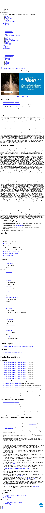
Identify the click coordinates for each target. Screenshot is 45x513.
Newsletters (7, 62)
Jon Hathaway (8, 280)
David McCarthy (9, 272)
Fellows (6, 27)
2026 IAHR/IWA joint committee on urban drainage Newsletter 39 (15, 362)
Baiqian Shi (8, 314)
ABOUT (4, 15)
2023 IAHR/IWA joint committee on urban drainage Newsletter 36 (15, 370)
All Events (7, 37)
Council (6, 19)
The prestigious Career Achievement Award (11, 251)
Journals (6, 49)
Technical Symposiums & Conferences (12, 40)
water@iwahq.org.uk (9, 428)
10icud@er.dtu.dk (8, 421)
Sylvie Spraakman (9, 319)
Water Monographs (8, 54)
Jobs (6, 64)
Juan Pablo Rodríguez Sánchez (12, 297)
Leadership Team (6, 68)
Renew (6, 26)
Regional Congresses (9, 39)
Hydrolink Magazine (9, 56)
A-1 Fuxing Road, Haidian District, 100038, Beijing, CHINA (14, 495)
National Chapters (8, 33)
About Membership (8, 24)
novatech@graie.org (12, 463)
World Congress (8, 38)
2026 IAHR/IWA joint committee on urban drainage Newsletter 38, (15, 364)
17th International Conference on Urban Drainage (12, 104)
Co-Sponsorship (8, 44)
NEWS (4, 60)
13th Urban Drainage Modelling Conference (11, 102)
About (2, 68)
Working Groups (6, 354)
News (6, 61)
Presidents (7, 20)
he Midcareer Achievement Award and (10, 253)
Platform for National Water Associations (12, 35)
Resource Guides (8, 17)
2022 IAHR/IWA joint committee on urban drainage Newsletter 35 (15, 372)
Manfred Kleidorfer (6, 243)
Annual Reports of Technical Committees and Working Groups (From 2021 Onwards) (19, 346)
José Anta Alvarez (19, 225)
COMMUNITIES (6, 30)
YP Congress (7, 41)
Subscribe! (7, 63)
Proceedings (7, 52)
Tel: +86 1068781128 (7, 496)
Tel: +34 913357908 (6, 503)
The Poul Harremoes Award (8, 255)
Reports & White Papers (9, 55)
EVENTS (5, 36)
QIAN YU (8, 336)
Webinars (7, 42)
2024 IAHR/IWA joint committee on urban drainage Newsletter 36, (15, 368)
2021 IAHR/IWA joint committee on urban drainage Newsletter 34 (15, 374)
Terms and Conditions (4, 511)
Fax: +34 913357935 (7, 504)
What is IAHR (8, 16)
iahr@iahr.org (3, 0)
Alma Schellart (9, 308)
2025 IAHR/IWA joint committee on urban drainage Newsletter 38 (15, 366)
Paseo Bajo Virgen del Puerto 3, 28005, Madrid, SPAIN (13, 502)
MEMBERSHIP (6, 23)
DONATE (41, 505)
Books (6, 51)
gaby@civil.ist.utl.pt (8, 484)
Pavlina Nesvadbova (36, 486)
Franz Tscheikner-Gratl (10, 325)
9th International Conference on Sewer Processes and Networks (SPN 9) (16, 468)
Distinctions (7, 47)
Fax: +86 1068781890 (7, 497)
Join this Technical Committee (22, 96)
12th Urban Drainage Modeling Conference (11, 404)
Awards (6, 46)
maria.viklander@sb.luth (19, 475)
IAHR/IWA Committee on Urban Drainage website (12, 352)
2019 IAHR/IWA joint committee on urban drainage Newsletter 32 (15, 378)
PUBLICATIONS (6, 48)
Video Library (7, 59)
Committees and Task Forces (10, 21)
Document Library (8, 58)
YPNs (6, 34)
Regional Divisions (8, 31)
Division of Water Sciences (32, 478)
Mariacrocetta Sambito (10, 302)
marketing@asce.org (33, 424)
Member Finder (8, 28)
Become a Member (8, 25)
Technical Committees (9, 32)
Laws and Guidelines (9, 18)
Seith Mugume (9, 286)
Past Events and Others (14, 68)
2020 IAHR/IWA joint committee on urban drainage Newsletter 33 (15, 376)
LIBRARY (5, 57)
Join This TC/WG (22, 68)
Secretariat (7, 22)
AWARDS (5, 45)
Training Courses (8, 43)
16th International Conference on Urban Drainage (12, 385)
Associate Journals (8, 50)
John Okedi (8, 291)
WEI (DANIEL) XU (10, 330)
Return (1, 67)
